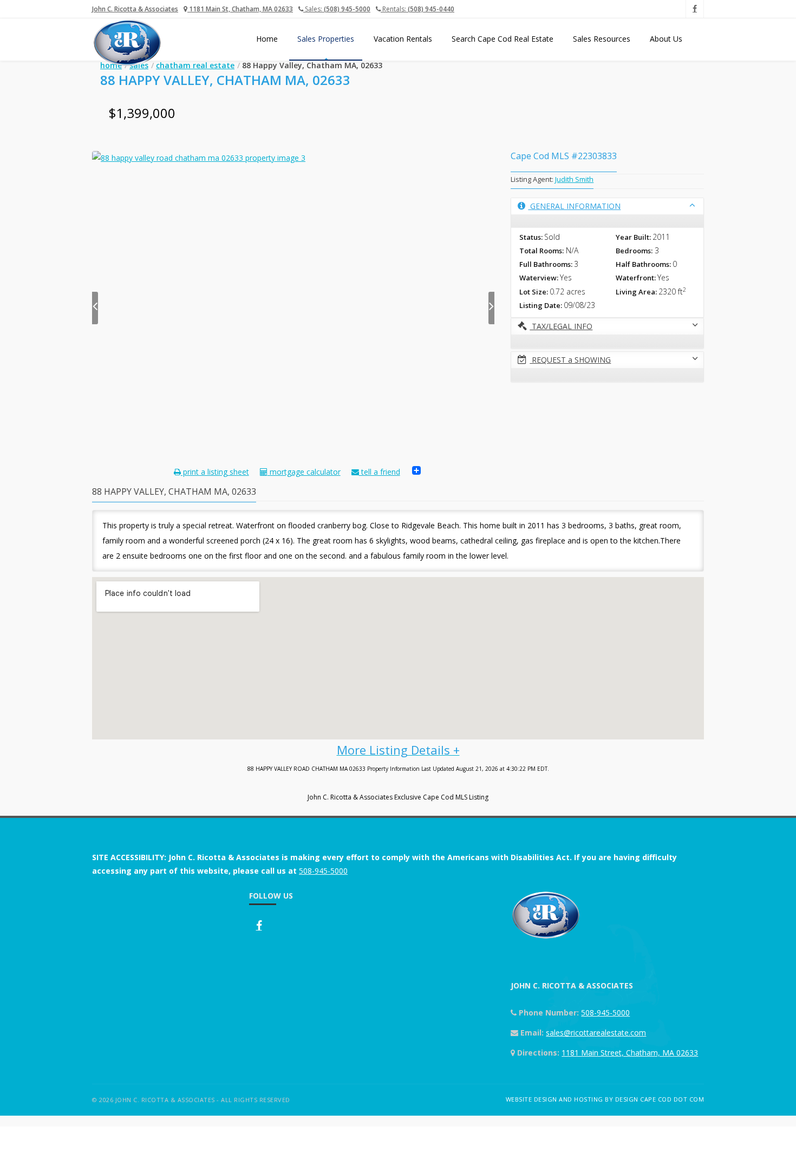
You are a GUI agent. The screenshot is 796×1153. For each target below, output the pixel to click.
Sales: (336, 9)
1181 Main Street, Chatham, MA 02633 (630, 1052)
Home (267, 39)
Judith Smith (574, 179)
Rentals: (417, 9)
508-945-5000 (323, 871)
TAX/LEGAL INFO (561, 326)
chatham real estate (195, 65)
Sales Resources (601, 39)
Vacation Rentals (403, 39)
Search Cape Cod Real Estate (502, 39)
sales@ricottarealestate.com (596, 1032)
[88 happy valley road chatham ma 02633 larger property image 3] (293, 300)
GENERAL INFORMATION (574, 206)
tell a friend (379, 472)
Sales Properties (325, 39)
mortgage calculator (304, 472)
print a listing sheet (215, 472)
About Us (666, 39)
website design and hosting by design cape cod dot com (605, 1099)
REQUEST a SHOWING (570, 360)
